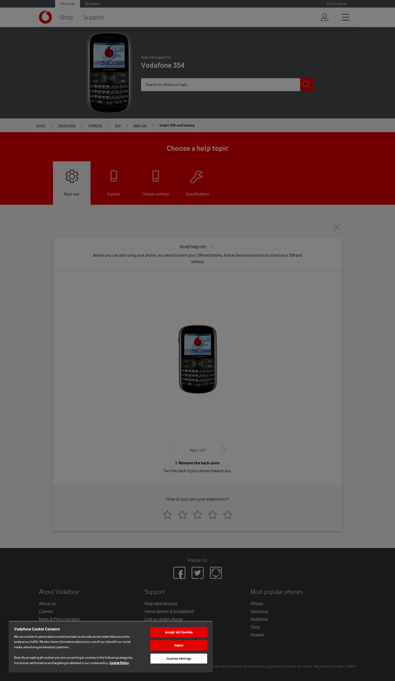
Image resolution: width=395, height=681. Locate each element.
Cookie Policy (119, 663)
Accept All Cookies (179, 632)
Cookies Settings (178, 659)
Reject (179, 645)
